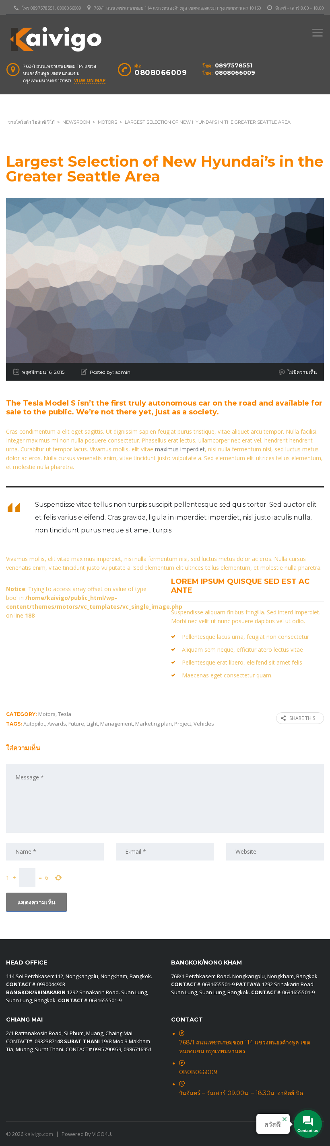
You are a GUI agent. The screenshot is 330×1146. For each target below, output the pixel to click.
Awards (56, 723)
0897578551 (233, 65)
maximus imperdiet (180, 449)
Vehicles (204, 723)
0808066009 (235, 72)
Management (116, 723)
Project (182, 723)
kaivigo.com (39, 1134)
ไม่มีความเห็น (302, 372)
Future (76, 723)
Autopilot (34, 723)
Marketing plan (153, 723)
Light (92, 723)
